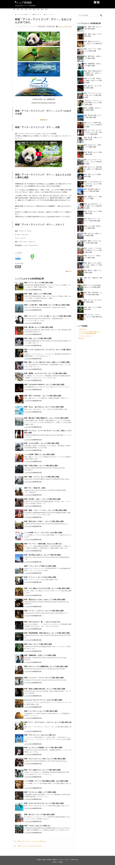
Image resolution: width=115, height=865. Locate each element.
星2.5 (26, 9)
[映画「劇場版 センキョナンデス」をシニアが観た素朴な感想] (19, 377)
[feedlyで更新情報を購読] (95, 2)
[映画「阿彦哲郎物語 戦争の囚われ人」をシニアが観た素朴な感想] (19, 636)
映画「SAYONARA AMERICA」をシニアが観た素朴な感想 (44, 384)
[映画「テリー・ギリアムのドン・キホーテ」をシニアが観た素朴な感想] (19, 726)
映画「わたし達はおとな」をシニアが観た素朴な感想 (42, 770)
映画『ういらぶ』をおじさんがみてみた (30, 845)
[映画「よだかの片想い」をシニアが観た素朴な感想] (19, 447)
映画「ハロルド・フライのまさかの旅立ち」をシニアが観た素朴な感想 (93, 250)
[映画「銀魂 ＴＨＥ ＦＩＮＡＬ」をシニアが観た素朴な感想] (19, 513)
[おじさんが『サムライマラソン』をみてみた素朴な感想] (19, 703)
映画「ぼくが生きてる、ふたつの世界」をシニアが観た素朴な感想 (93, 206)
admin (69, 271)
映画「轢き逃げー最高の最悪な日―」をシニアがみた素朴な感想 (46, 418)
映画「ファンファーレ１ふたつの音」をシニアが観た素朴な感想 (93, 95)
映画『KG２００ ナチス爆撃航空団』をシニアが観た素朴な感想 (46, 666)
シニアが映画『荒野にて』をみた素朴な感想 (39, 454)
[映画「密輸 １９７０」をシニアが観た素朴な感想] (19, 480)
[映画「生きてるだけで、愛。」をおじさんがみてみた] (19, 625)
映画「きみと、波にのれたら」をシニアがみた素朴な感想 (44, 407)
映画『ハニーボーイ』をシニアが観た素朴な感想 (41, 711)
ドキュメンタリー (63, 26)
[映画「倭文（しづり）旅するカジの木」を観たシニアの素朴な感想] (19, 365)
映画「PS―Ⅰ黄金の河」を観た (35, 488)
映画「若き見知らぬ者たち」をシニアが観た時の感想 (42, 555)
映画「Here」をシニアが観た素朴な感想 (38, 644)
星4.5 (42, 9)
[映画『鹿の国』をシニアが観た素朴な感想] (19, 330)
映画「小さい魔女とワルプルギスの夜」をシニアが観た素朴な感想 (47, 588)
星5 (46, 9)
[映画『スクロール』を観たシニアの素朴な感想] (19, 795)
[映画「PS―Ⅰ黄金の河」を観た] (19, 491)
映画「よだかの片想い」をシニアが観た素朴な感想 (41, 443)
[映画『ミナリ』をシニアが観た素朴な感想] (19, 286)
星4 (38, 9)
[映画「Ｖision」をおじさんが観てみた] (19, 829)
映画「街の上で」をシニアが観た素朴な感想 (39, 814)
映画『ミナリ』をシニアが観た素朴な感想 (38, 282)
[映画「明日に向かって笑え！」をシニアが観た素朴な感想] (19, 525)
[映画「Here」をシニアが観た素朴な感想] (19, 647)
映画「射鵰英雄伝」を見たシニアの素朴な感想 (40, 655)
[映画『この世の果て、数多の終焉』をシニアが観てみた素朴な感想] (19, 308)
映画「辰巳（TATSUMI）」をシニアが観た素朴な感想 (42, 396)
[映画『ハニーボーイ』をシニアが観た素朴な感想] (19, 714)
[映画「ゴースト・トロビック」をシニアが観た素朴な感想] (19, 614)
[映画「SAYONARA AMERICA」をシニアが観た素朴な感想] (19, 388)
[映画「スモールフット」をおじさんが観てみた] (19, 738)
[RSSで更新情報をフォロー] (98, 2)
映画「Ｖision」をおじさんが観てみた (37, 825)
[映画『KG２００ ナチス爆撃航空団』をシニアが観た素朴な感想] (19, 670)
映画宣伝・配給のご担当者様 (44, 859)
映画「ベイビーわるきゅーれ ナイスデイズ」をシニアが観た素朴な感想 (93, 184)
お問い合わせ (83, 329)
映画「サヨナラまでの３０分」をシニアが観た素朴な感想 (44, 803)
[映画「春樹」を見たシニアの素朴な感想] (19, 297)
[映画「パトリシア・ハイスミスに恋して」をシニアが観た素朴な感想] (19, 319)
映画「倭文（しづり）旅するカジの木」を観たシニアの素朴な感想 (47, 362)
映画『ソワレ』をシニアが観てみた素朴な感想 (40, 566)
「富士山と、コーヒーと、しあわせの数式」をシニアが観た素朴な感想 (93, 102)
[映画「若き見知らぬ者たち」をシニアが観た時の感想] (19, 558)
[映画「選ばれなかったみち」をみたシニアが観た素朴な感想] (19, 603)
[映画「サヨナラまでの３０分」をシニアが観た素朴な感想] (19, 807)
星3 (30, 9)
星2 (22, 9)
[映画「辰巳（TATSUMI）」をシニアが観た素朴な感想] (19, 399)
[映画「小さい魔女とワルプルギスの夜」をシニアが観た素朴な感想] (19, 592)
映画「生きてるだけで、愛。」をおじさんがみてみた (42, 622)
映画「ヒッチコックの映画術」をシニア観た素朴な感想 (43, 747)
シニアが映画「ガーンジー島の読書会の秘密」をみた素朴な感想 (46, 781)
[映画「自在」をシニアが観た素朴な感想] (19, 342)
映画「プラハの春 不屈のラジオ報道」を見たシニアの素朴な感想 (93, 80)
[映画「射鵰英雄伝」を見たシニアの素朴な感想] (19, 659)
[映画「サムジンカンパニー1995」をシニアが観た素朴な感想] (19, 762)
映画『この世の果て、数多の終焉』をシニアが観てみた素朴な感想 (47, 305)
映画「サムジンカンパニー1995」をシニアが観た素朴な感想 (44, 759)
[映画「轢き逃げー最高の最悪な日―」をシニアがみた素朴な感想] (19, 421)
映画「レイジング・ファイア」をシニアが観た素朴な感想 (44, 677)
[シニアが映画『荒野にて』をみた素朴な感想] (19, 458)
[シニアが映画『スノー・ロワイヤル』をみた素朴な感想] (19, 536)
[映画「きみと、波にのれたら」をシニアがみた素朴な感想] (19, 410)
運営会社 (81, 338)
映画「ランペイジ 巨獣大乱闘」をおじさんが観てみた (43, 544)
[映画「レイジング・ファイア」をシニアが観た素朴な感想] (19, 681)
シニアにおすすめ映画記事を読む (33, 289)
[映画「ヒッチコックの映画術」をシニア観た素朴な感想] (19, 751)
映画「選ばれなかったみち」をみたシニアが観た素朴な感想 (44, 599)
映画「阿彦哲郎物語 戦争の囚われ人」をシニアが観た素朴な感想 (47, 633)
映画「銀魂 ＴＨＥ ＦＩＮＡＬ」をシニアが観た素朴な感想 (45, 510)
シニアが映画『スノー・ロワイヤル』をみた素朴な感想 (43, 532)
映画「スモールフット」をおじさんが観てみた (40, 735)
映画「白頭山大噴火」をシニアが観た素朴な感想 (41, 465)
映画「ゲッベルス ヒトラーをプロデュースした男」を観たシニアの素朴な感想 (93, 132)
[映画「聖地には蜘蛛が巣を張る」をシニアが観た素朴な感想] (19, 692)
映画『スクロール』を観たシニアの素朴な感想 (40, 792)
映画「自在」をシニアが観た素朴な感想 (38, 338)
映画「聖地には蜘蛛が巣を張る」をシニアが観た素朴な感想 (44, 689)
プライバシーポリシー (85, 336)
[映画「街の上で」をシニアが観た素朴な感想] (19, 818)
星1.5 (18, 9)
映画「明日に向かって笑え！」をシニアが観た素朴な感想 (44, 521)
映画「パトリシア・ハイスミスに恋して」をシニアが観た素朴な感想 (47, 316)
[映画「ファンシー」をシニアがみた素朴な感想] (19, 580)
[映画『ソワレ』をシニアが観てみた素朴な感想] (19, 569)
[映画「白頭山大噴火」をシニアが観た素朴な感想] (19, 469)
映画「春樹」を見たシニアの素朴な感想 (38, 294)
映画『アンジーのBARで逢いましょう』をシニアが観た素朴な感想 (93, 124)
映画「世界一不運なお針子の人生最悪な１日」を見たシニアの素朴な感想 (93, 73)
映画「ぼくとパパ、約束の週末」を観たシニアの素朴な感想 (93, 169)
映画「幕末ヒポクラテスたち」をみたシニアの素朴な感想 (93, 43)
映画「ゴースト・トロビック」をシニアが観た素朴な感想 (44, 611)
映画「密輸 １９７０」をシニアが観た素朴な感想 (41, 477)
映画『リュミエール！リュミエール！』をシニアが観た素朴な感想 (93, 161)
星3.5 (34, 9)
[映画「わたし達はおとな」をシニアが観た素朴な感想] (19, 773)
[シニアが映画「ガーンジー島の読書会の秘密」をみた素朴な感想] (19, 784)
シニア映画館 (59, 862)
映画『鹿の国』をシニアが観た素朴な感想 (38, 327)
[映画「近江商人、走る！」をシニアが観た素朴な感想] (19, 502)
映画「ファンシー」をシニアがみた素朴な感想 (40, 577)
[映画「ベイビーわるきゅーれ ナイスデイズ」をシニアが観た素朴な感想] (19, 353)
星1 (14, 9)
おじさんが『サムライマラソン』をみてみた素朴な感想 (43, 700)
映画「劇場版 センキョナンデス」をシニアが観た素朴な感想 (45, 373)
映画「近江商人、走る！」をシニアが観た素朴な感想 (42, 499)
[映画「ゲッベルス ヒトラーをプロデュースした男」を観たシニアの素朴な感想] (19, 434)
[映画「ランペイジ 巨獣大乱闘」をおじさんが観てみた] (19, 547)
